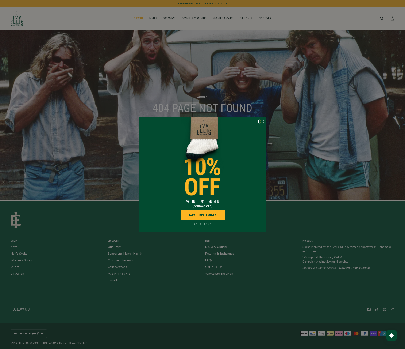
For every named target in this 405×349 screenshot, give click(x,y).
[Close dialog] (261, 121)
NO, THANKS (202, 224)
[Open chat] (391, 335)
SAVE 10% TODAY (202, 215)
